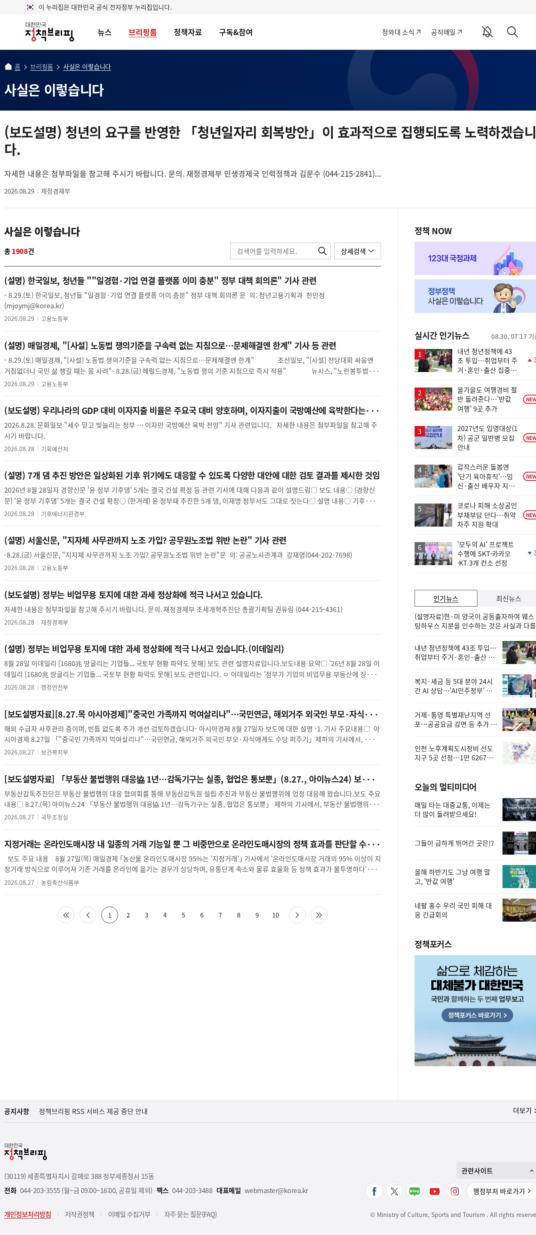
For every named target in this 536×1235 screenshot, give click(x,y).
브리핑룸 (143, 32)
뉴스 (105, 32)
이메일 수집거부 (129, 1214)
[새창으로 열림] (374, 1191)
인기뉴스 (446, 598)
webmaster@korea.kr (276, 1190)
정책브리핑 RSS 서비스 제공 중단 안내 (93, 1111)
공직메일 (443, 32)
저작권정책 (79, 1214)
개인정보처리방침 (27, 1214)
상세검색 (353, 251)
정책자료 (188, 32)
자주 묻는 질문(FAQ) (190, 1214)
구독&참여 (236, 32)
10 (275, 915)
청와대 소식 (398, 32)
